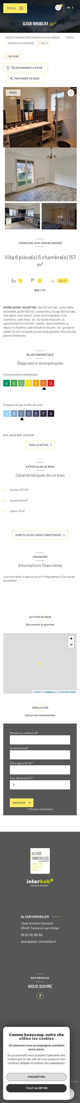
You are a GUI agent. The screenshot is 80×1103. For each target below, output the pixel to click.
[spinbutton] (40, 784)
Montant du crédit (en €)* (24, 733)
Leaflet (37, 691)
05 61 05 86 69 (31, 934)
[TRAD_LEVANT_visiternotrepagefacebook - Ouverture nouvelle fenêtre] (40, 995)
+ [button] (71, 638)
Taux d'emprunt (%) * (21, 778)
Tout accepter (36, 1088)
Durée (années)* (19, 748)
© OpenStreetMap (67, 691)
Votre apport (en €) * (21, 763)
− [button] (71, 644)
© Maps (49, 691)
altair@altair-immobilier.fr (38, 941)
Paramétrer (36, 1077)
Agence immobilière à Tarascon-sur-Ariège (32, 37)
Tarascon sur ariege (21, 43)
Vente (70, 37)
